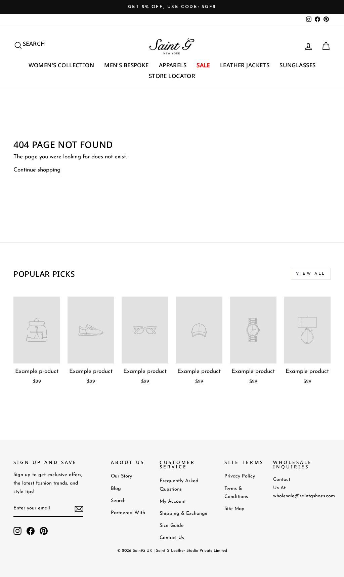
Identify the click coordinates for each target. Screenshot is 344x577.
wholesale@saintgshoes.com (304, 496)
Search (118, 500)
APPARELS (172, 65)
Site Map (234, 508)
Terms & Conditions (236, 493)
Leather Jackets (244, 65)
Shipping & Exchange (184, 513)
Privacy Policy (239, 476)
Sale (203, 65)
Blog (116, 488)
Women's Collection (61, 65)
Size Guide (172, 525)
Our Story (121, 476)
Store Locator (172, 76)
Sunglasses (297, 65)
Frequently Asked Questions (179, 485)
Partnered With (128, 512)
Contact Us (172, 537)
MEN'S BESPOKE (126, 65)
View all (311, 274)
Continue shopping (36, 170)
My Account (173, 501)
